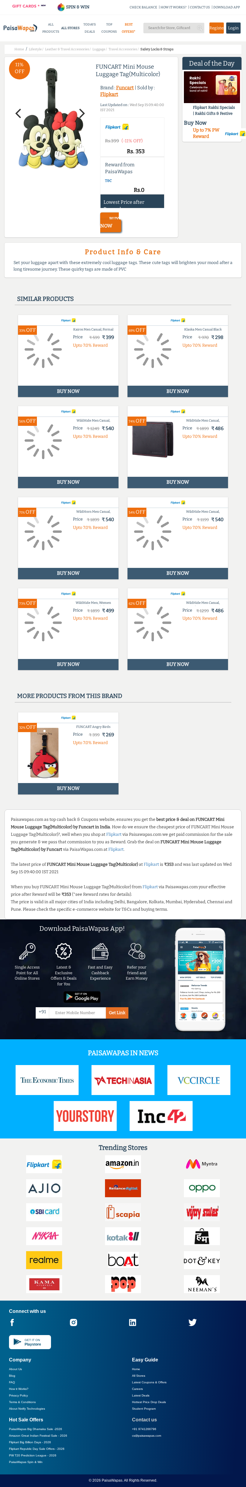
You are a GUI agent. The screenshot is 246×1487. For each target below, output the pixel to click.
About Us (15, 1369)
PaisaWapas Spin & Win (26, 1462)
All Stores (138, 1375)
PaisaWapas (112, 1480)
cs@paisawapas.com (146, 1435)
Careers (137, 1389)
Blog (12, 1375)
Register (216, 28)
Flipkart (109, 94)
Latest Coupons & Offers (149, 1382)
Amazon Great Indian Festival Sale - (38, 1435)
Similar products (45, 298)
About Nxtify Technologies (27, 1408)
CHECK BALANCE (143, 7)
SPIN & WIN (77, 7)
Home (136, 1369)
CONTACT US (200, 7)
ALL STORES (70, 28)
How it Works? (18, 1389)
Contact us (144, 1419)
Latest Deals (140, 1395)
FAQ (12, 1382)
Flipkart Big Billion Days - (30, 1442)
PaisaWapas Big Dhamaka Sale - (35, 1429)
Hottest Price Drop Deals (149, 1402)
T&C (108, 181)
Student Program (144, 1408)
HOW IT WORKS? (173, 7)
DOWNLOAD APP (226, 7)
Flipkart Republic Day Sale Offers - (36, 1448)
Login (233, 28)
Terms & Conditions (22, 1402)
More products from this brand (69, 695)
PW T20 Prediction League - (32, 1455)
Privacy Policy (18, 1395)
